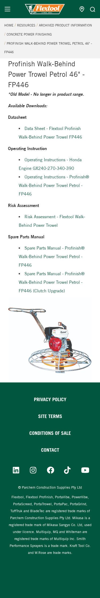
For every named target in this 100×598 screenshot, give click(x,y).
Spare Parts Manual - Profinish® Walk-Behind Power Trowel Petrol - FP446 (52, 257)
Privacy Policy (50, 399)
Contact (50, 450)
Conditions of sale (50, 433)
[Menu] (7, 9)
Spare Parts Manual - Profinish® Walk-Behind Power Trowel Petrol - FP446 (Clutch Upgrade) (52, 282)
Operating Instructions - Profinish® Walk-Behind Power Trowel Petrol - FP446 (54, 185)
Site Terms (50, 416)
